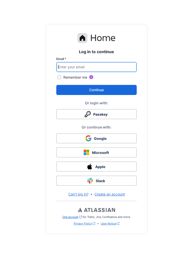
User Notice (108, 223)
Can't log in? (78, 194)
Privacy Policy (83, 223)
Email (61, 59)
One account (72, 217)
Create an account (109, 194)
